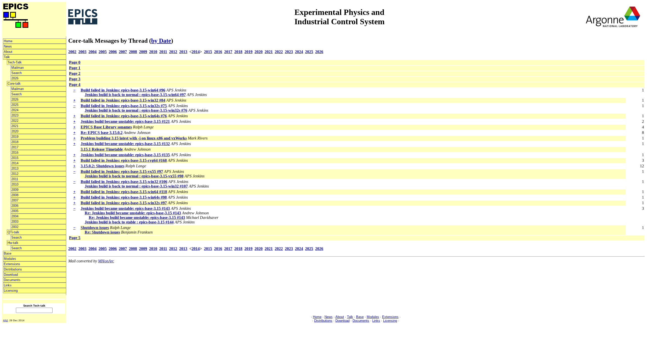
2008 (14, 195)
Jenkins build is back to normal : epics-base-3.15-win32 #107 (136, 186)
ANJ (5, 320)
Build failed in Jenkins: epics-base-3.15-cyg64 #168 (124, 160)
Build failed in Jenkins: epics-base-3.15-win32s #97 (124, 203)
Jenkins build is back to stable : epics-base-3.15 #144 (129, 222)
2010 (14, 184)
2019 (14, 137)
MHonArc (106, 261)
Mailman (17, 68)
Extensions (12, 264)
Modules (10, 259)
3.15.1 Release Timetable (102, 149)
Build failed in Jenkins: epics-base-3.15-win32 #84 (123, 100)
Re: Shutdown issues (102, 232)
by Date (161, 40)
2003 (14, 221)
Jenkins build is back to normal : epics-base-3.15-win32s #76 (136, 110)
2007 (14, 200)
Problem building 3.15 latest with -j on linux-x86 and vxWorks (134, 138)
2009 (14, 190)
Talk (7, 57)
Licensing (11, 290)
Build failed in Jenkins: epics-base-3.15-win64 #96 (123, 90)
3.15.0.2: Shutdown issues (102, 166)
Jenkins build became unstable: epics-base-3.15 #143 (125, 208)
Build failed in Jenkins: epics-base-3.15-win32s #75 (124, 106)
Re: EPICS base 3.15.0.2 (102, 132)
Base (7, 253)
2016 (14, 152)
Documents (12, 280)
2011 (14, 179)
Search (16, 73)
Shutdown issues (95, 227)
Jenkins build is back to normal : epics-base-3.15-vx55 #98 (134, 176)
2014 (14, 163)
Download (11, 275)
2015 (14, 158)
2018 (14, 142)
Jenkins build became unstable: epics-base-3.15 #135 (125, 155)
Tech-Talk (15, 62)
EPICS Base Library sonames (106, 127)
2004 (14, 216)
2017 (14, 147)
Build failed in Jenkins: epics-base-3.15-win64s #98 (124, 197)
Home (8, 41)
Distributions (13, 269)
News (8, 46)
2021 (14, 126)
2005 (14, 211)
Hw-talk (13, 243)
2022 (14, 121)
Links (8, 285)
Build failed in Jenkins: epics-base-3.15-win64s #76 (124, 116)
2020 (14, 131)
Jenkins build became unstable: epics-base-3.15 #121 (125, 121)
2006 (14, 206)
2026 (14, 78)
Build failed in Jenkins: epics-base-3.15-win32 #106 (124, 181)
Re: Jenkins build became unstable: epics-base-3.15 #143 (133, 213)
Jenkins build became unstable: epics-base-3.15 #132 (125, 144)
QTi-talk (13, 232)
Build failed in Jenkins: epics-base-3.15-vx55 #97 (122, 171)
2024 (14, 110)
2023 (14, 115)
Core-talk (14, 83)
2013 (14, 168)
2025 (14, 105)
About (8, 52)
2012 (14, 174)
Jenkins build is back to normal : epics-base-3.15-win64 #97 (135, 95)
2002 (14, 227)
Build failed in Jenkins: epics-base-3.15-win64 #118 (124, 192)
